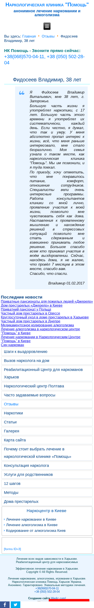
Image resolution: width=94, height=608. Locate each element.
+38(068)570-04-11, (25, 56)
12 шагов (12, 483)
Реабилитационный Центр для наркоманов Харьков (43, 373)
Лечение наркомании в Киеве (31, 519)
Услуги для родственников (28, 474)
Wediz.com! (58, 598)
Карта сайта (15, 440)
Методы (11, 492)
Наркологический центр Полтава (34, 386)
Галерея (11, 431)
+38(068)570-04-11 (47, 588)
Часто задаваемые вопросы (29, 395)
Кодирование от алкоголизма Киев (36, 531)
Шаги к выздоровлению (25, 351)
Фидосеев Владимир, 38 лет (47, 80)
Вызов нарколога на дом (26, 360)
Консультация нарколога (26, 465)
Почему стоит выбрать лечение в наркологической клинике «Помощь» (37, 453)
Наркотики (13, 413)
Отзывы (48, 36)
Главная (29, 36)
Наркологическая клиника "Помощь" (47, 4)
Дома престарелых (21, 501)
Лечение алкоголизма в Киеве (31, 525)
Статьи (10, 422)
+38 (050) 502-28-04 (47, 591)
